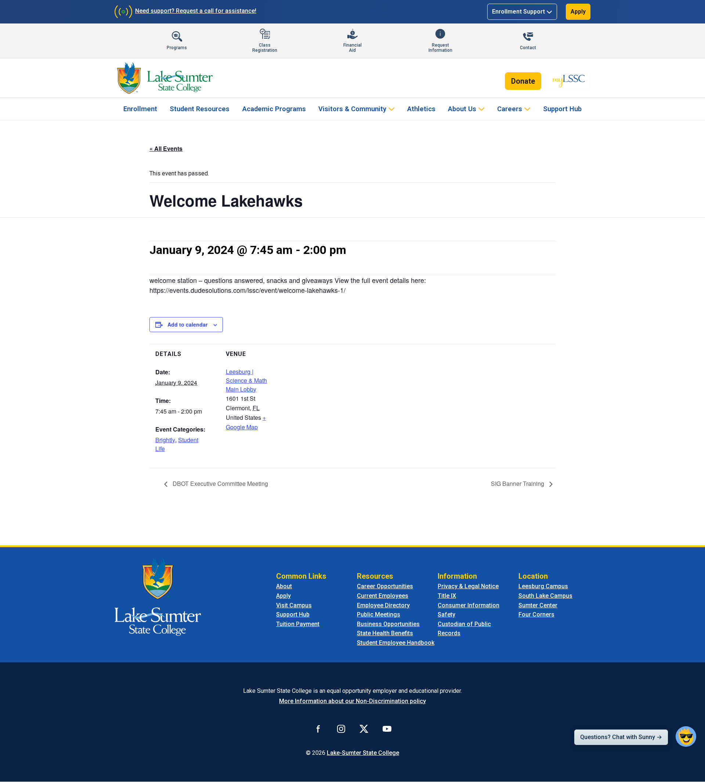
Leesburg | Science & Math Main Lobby (246, 380)
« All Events (165, 148)
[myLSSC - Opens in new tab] (568, 81)
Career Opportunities (385, 586)
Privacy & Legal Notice (468, 586)
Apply (578, 11)
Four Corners (536, 614)
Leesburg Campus (543, 586)
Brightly (165, 440)
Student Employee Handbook (395, 642)
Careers (509, 109)
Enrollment (140, 109)
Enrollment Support (518, 11)
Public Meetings (378, 614)
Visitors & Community (352, 109)
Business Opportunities (388, 624)
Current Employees (382, 595)
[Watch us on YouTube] (387, 729)
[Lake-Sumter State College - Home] (165, 78)
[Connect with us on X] (364, 729)
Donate (523, 81)
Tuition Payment (297, 624)
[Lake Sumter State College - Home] (158, 596)
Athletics (421, 109)
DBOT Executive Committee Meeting (219, 483)
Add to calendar (187, 324)
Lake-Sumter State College (363, 752)
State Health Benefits (385, 633)
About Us (462, 109)
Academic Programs (274, 109)
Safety (446, 614)
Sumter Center (537, 605)
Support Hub (562, 109)
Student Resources (199, 109)
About (284, 586)
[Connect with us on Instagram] (341, 729)
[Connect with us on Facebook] (318, 729)
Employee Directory (383, 605)
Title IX (447, 595)
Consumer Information (468, 605)
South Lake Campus (545, 595)
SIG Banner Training (518, 483)
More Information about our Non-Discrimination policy (352, 701)
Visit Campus (294, 605)
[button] (686, 736)
